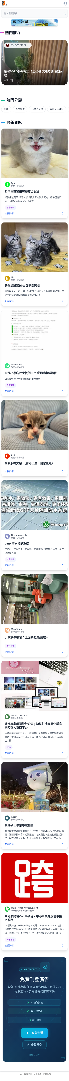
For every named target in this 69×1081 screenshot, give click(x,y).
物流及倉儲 (37, 109)
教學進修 (20, 109)
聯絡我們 (28, 1074)
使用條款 (37, 1074)
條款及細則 (34, 1055)
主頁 (20, 1074)
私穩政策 (47, 1074)
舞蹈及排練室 (56, 109)
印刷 (6, 109)
